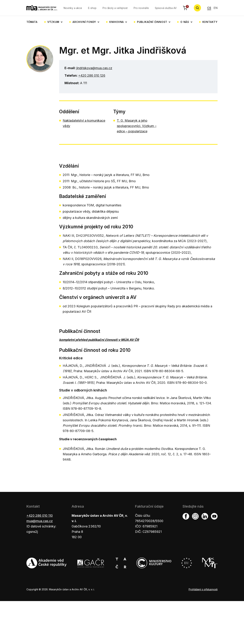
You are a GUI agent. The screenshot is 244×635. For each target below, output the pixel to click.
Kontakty (210, 21)
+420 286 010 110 (39, 515)
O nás (184, 21)
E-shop (92, 7)
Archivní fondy (84, 21)
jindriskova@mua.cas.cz (94, 68)
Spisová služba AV (166, 7)
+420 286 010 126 (91, 75)
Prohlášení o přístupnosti (203, 589)
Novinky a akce (73, 7)
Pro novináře (141, 7)
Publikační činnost (152, 21)
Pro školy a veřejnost (115, 7)
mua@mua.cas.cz (39, 521)
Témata (32, 21)
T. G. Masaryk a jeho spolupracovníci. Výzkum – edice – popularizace (136, 126)
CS (209, 8)
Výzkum (53, 21)
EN (216, 8)
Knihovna (116, 21)
